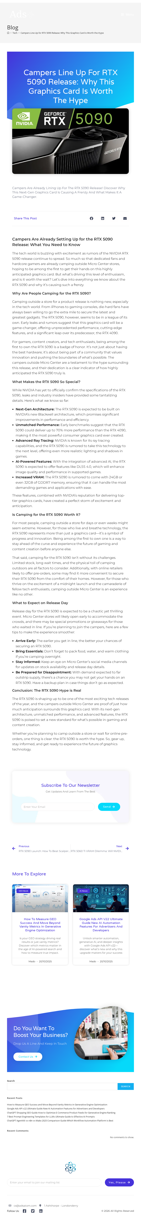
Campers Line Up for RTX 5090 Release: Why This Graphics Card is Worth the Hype (62, 32)
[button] (91, 218)
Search (11, 1080)
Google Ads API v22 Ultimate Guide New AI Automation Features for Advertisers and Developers (101, 924)
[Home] (8, 32)
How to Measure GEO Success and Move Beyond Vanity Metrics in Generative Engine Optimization (40, 924)
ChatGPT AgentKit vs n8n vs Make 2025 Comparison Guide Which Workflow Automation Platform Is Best (60, 1120)
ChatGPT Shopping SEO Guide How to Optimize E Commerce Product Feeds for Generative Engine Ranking (61, 1112)
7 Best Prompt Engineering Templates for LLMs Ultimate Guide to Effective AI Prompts (51, 1116)
